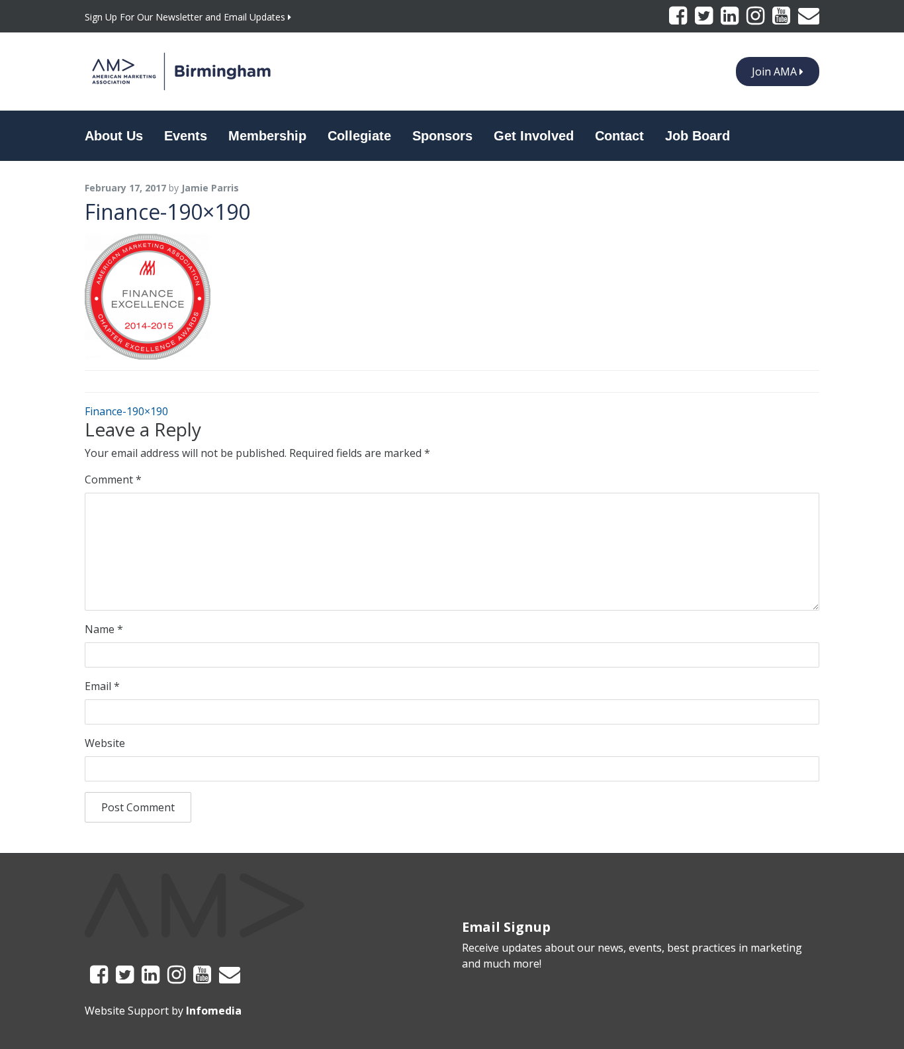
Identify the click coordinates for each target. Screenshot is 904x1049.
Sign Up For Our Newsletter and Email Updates (186, 17)
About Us (114, 135)
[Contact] (808, 19)
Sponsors (442, 135)
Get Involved (534, 135)
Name (104, 629)
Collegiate (359, 135)
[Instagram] (756, 19)
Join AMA (775, 71)
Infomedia (214, 1010)
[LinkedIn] (731, 19)
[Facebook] (679, 19)
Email (102, 686)
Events (185, 135)
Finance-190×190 (126, 411)
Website (105, 743)
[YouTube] (782, 19)
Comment (113, 479)
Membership (267, 135)
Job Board (697, 135)
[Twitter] (705, 19)
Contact (619, 135)
